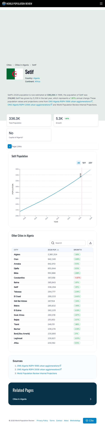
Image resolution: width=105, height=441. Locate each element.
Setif (16, 287)
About (66, 420)
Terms (52, 420)
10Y (84, 163)
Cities (9, 65)
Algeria (36, 78)
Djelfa (16, 268)
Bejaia (16, 319)
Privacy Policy (42, 420)
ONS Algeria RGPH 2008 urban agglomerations (29, 105)
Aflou (16, 343)
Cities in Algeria (22, 65)
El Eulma (17, 310)
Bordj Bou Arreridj (22, 333)
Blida (16, 273)
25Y (90, 163)
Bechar (17, 329)
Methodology (75, 420)
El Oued (17, 296)
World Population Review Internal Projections (37, 373)
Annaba (17, 264)
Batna (16, 282)
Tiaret (16, 324)
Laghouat (18, 338)
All (79, 163)
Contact (59, 420)
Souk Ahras (19, 315)
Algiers (17, 254)
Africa (37, 81)
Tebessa (17, 291)
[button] (101, 3)
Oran (16, 259)
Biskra (16, 305)
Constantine (19, 278)
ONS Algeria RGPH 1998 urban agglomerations (69, 101)
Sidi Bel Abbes (20, 301)
